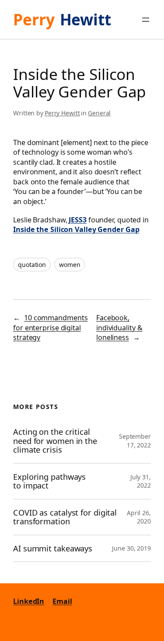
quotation (32, 264)
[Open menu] (145, 19)
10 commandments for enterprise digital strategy (50, 327)
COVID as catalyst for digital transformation (65, 517)
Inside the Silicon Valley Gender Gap (76, 229)
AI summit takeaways (52, 548)
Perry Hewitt (62, 113)
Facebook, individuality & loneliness (119, 327)
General (99, 113)
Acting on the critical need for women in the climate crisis (55, 440)
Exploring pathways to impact (49, 481)
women (69, 264)
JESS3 (78, 220)
